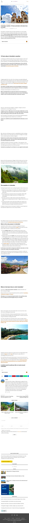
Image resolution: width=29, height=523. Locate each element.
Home (2, 4)
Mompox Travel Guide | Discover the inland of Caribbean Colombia (12, 503)
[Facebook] (12, 515)
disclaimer (14, 520)
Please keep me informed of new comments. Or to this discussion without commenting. (14, 432)
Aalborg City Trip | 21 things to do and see (12, 471)
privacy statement (19, 520)
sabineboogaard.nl (23, 519)
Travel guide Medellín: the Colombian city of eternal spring (11, 501)
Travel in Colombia (6, 4)
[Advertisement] (14, 49)
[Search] (26, 1)
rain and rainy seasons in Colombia (12, 65)
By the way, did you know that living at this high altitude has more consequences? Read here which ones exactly (14, 361)
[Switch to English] (15, 1)
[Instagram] (14, 515)
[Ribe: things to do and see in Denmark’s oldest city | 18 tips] (3, 477)
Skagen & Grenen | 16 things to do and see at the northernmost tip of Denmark (16, 481)
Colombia (12, 518)
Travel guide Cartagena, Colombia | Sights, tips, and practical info (12, 505)
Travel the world (17, 518)
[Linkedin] (17, 515)
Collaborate (23, 518)
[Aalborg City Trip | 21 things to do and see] (3, 472)
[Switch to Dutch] (14, 1)
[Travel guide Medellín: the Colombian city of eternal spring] (21, 406)
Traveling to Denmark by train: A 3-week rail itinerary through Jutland (13, 507)
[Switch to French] (17, 1)
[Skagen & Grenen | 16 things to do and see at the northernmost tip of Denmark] (3, 481)
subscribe (19, 431)
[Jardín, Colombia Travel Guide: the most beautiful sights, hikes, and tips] (7, 406)
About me (8, 518)
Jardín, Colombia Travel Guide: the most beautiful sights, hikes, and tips (13, 499)
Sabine (6, 379)
